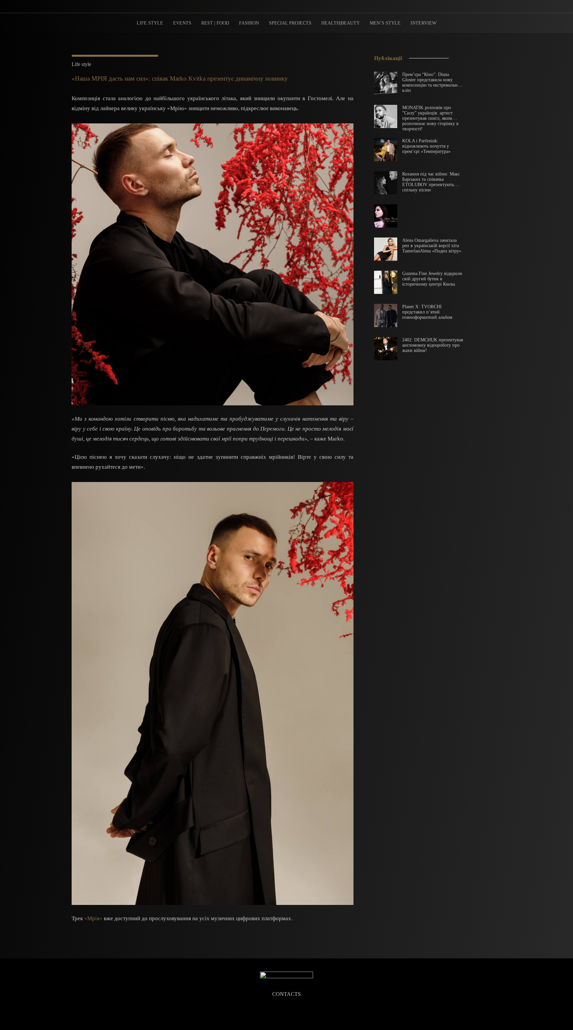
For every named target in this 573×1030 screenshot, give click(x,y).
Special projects (290, 23)
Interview (423, 23)
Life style (150, 23)
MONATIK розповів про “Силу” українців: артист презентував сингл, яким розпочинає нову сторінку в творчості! (430, 118)
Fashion (249, 23)
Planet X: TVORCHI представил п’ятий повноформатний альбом (427, 312)
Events (182, 23)
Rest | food (215, 23)
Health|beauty (340, 23)
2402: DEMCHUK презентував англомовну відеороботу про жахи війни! (432, 345)
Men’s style (385, 23)
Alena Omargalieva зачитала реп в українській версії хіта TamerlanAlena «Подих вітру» (431, 245)
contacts (286, 994)
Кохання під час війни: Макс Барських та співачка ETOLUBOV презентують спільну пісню (431, 182)
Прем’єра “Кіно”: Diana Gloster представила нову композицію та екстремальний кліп (432, 82)
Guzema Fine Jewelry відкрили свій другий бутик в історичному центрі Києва (432, 279)
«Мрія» (93, 918)
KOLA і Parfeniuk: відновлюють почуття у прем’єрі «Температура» (426, 146)
